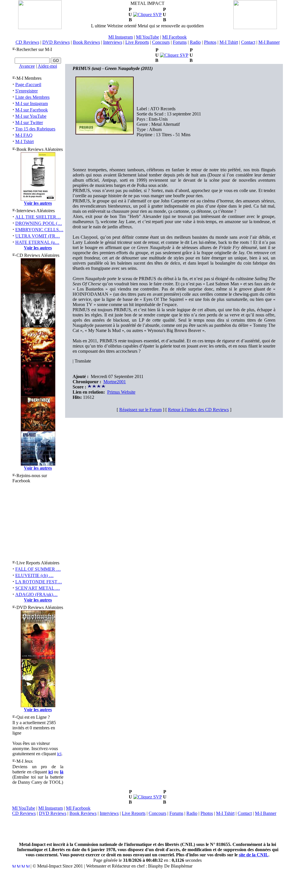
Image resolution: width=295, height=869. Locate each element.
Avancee (27, 66)
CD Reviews (27, 42)
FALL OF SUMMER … (38, 569)
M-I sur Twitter (29, 122)
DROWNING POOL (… (38, 223)
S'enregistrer (26, 90)
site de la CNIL (253, 854)
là (61, 771)
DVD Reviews (56, 42)
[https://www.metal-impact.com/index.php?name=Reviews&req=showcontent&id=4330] (147, 14)
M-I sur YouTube (30, 116)
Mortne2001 (114, 381)
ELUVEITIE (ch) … (34, 575)
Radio (195, 42)
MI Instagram (120, 37)
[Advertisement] (147, 829)
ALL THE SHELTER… (38, 217)
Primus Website (121, 392)
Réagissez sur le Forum (140, 409)
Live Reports (137, 42)
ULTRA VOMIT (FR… (37, 236)
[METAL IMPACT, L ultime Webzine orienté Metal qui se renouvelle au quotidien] (40, 27)
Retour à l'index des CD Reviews (198, 409)
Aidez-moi (47, 66)
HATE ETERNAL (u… (37, 242)
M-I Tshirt (229, 42)
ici (59, 753)
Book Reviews (86, 42)
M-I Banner (269, 42)
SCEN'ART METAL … (37, 588)
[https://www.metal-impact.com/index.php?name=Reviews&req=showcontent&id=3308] (147, 796)
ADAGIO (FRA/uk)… (36, 594)
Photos (210, 42)
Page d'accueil (28, 84)
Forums (180, 42)
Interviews (112, 42)
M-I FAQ (24, 135)
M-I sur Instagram (31, 103)
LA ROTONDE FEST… (38, 581)
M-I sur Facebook (31, 109)
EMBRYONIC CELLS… (39, 229)
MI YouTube (147, 37)
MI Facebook (174, 37)
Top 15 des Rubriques (35, 128)
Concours (161, 42)
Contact (248, 42)
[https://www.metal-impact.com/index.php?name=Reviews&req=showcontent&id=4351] (174, 55)
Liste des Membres (32, 97)
